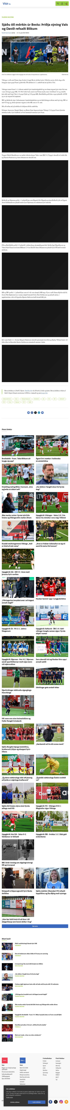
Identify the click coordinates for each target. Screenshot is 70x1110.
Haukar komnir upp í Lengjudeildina (51, 599)
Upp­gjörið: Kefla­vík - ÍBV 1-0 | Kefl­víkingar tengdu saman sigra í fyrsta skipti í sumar (50, 631)
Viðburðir (58, 1068)
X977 (57, 1077)
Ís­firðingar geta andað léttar (47, 688)
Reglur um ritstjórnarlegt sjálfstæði (9, 1068)
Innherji (58, 1061)
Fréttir (44, 1061)
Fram (10, 402)
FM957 (58, 1075)
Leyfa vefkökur (37, 1102)
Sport (44, 1065)
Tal (56, 1079)
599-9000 (7, 1078)
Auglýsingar (23, 1070)
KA (43, 399)
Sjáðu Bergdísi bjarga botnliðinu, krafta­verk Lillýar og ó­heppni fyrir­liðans (16, 749)
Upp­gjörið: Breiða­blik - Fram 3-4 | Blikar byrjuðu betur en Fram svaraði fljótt (38, 1015)
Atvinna (58, 1065)
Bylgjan (58, 1072)
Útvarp (45, 1075)
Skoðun (45, 1070)
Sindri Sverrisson (6, 33)
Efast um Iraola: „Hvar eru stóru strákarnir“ (28, 1035)
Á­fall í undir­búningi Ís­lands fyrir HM (26, 943)
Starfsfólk (22, 1079)
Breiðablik (36, 399)
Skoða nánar (9, 1097)
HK (49, 399)
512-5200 (25, 1068)
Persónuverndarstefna (8, 1072)
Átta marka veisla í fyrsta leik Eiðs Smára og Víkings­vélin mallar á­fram (36, 1004)
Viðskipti (45, 1063)
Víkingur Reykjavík (26, 399)
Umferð (22, 1082)
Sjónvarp (45, 1072)
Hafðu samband (24, 1072)
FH (24, 402)
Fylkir (30, 402)
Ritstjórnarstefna (24, 1075)
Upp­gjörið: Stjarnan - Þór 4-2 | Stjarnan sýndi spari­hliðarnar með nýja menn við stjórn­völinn (17, 662)
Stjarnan (17, 402)
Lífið (44, 1068)
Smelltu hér (28, 391)
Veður (57, 1070)
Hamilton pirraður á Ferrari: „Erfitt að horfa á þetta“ (30, 1025)
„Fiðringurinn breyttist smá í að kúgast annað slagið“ (31, 994)
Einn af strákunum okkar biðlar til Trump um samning (31, 954)
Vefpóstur (22, 1084)
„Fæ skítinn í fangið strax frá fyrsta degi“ (27, 974)
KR (4, 402)
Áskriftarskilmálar (25, 1077)
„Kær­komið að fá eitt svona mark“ (50, 744)
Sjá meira (35, 926)
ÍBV (54, 399)
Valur (16, 399)
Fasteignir (58, 1063)
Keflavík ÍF (62, 399)
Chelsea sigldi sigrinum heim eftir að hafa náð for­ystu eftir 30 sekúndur (37, 984)
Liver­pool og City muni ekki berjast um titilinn (29, 964)
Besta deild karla (7, 399)
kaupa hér (44, 393)
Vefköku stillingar (15, 1102)
